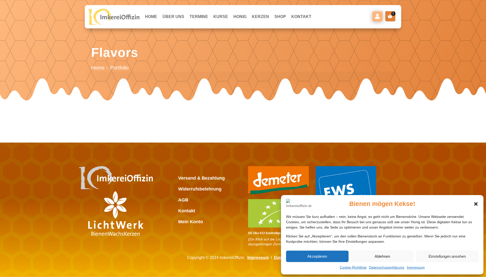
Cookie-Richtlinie (353, 267)
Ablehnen (382, 256)
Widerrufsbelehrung (199, 189)
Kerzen (260, 16)
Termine (199, 16)
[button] (475, 203)
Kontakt (301, 16)
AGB (183, 199)
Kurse (220, 16)
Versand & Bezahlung (201, 178)
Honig (240, 16)
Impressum (416, 267)
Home (151, 16)
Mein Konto (377, 16)
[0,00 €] (390, 16)
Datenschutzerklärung (386, 267)
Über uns (173, 16)
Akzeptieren (317, 256)
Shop (280, 16)
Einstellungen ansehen (447, 256)
